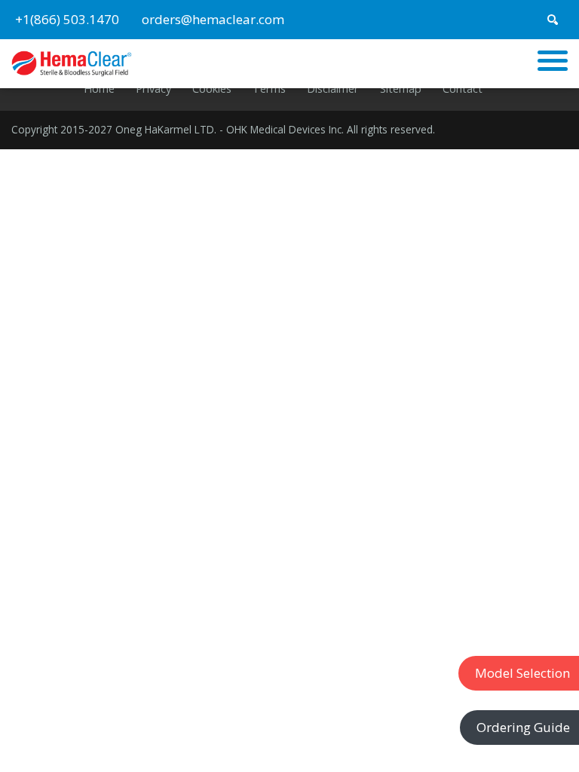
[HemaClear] (71, 62)
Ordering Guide (523, 727)
